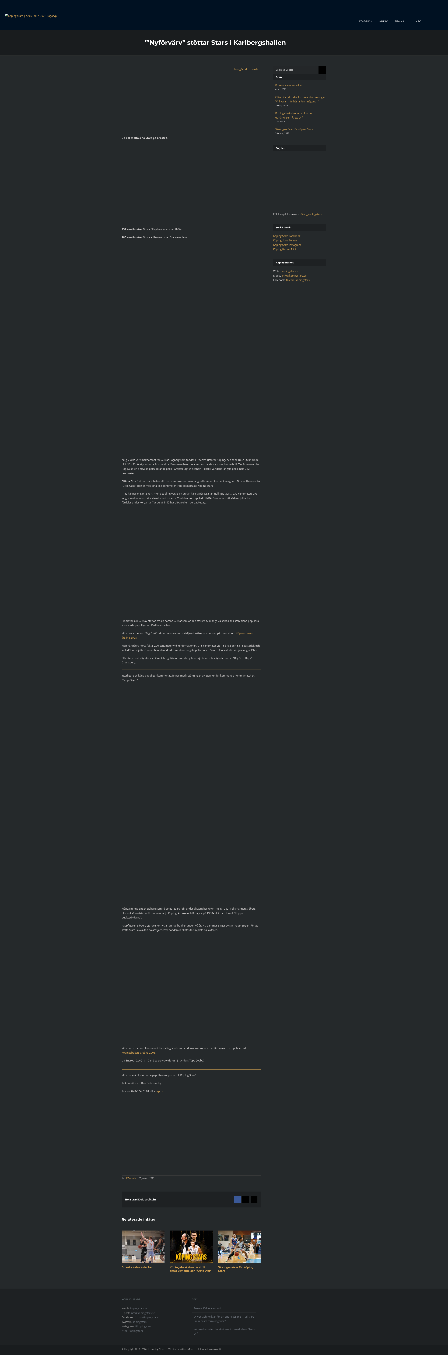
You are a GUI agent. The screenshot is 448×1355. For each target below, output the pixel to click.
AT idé (190, 1349)
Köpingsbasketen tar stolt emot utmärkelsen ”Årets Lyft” (224, 1331)
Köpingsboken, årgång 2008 (138, 1052)
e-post (159, 1091)
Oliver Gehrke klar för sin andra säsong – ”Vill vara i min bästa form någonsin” (224, 1319)
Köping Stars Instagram (287, 244)
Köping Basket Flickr (285, 249)
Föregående (241, 69)
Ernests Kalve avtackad (137, 1267)
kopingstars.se (290, 271)
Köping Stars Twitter (285, 240)
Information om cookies (210, 1349)
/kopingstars (138, 1322)
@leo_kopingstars (311, 214)
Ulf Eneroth (130, 1178)
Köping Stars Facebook (286, 236)
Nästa (254, 69)
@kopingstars (143, 1326)
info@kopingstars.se (294, 275)
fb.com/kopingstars (298, 280)
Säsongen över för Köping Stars (294, 129)
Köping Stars (157, 1349)
